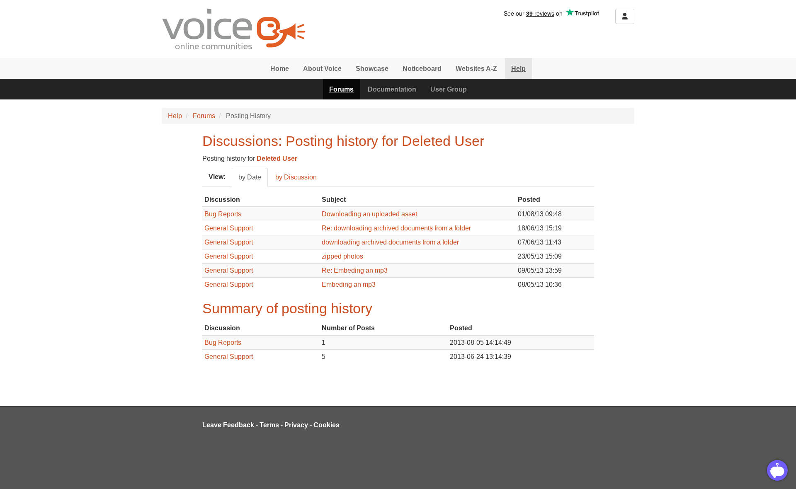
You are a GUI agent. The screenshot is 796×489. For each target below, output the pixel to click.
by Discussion (296, 177)
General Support (228, 228)
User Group (448, 89)
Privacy (296, 424)
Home (279, 68)
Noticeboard (422, 68)
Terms (269, 424)
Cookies (326, 424)
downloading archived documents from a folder (390, 242)
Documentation (392, 89)
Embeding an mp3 (349, 284)
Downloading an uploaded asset (369, 214)
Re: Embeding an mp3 (355, 270)
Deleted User (277, 158)
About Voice (322, 68)
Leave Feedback (228, 424)
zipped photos (342, 256)
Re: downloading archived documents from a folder (396, 228)
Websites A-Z (476, 68)
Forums (341, 89)
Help (518, 68)
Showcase (372, 68)
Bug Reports (222, 214)
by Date (249, 177)
